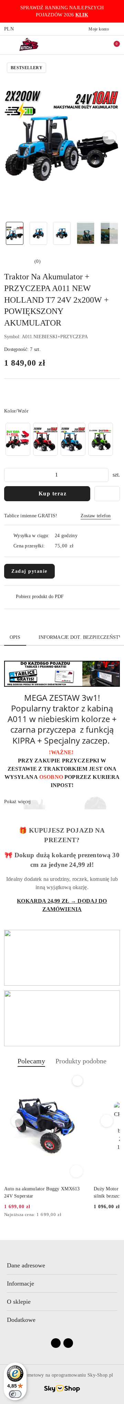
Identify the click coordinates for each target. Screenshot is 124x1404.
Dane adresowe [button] (26, 1265)
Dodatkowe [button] (21, 1319)
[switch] (15, 1394)
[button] (109, 138)
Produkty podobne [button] (80, 1061)
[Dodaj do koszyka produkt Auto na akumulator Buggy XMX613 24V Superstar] (76, 1171)
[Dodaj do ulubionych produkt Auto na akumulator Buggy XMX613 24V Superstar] (77, 1081)
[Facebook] (56, 1343)
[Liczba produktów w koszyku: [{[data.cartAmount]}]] (112, 44)
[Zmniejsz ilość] (9, 475)
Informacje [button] (20, 1283)
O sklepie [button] (19, 1301)
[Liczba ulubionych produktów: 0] (101, 44)
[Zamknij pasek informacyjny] (117, 11)
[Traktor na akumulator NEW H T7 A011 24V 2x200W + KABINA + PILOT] (73, 439)
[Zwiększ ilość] (103, 475)
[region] (59, 439)
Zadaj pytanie (29, 571)
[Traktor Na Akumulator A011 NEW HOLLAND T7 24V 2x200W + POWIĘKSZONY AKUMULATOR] (45, 439)
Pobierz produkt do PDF (40, 596)
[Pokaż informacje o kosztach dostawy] (78, 546)
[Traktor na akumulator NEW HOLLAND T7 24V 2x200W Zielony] (101, 439)
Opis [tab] (15, 637)
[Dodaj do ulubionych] (107, 493)
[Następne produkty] (107, 1120)
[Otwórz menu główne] (8, 45)
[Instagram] (68, 1343)
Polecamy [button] (31, 1061)
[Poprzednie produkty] (17, 1120)
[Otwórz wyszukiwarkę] (90, 44)
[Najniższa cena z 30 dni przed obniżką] (83, 1215)
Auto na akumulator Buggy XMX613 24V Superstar (42, 1192)
